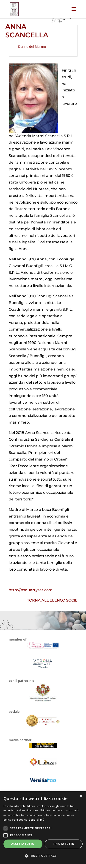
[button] (43, 856)
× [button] (81, 796)
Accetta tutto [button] (22, 844)
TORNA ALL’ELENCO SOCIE (52, 600)
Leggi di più (36, 820)
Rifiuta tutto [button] (64, 844)
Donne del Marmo (32, 46)
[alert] (43, 827)
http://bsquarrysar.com (31, 590)
